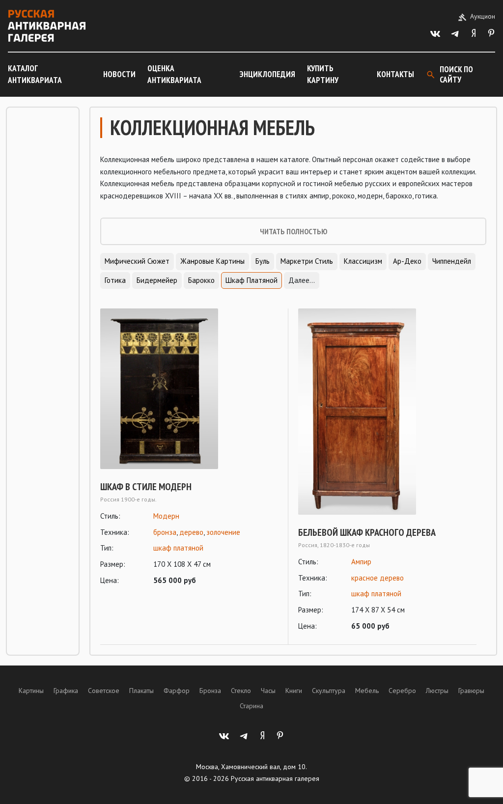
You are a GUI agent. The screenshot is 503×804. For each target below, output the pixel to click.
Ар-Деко (407, 261)
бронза (164, 532)
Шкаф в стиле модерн (146, 487)
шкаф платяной (178, 548)
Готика (115, 280)
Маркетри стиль (306, 261)
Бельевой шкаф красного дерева (367, 532)
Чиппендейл (451, 261)
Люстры (437, 690)
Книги (293, 690)
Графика (66, 690)
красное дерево (377, 577)
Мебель (367, 690)
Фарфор (177, 690)
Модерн (166, 516)
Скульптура (328, 690)
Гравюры (471, 690)
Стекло (241, 690)
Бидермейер (157, 280)
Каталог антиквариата (35, 74)
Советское (103, 690)
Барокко (201, 280)
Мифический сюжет (137, 261)
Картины (31, 690)
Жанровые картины (212, 261)
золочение (223, 532)
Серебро (402, 690)
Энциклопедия (267, 74)
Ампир (361, 561)
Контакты (395, 74)
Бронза (210, 690)
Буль (262, 261)
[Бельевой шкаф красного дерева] (387, 411)
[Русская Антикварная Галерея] (46, 26)
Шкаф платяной (251, 280)
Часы (268, 690)
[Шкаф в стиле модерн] (189, 388)
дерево (191, 532)
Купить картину (322, 74)
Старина (251, 705)
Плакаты (141, 690)
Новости (119, 74)
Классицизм (363, 261)
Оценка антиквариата (174, 74)
